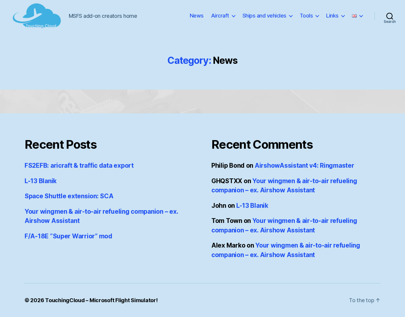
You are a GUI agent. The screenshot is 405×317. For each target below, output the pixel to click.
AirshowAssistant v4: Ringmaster (304, 165)
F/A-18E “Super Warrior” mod (68, 236)
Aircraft (220, 15)
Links (332, 15)
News (197, 15)
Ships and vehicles (264, 15)
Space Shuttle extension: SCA (69, 196)
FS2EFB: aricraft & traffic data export (79, 165)
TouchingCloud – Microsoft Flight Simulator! (101, 300)
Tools (306, 15)
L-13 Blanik (41, 181)
